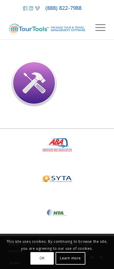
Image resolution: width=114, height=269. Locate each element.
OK (42, 258)
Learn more (70, 258)
